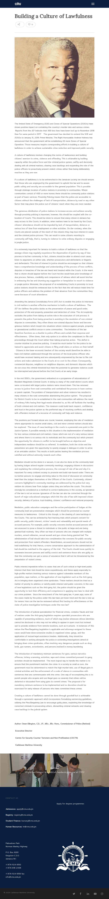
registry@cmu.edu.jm (23, 815)
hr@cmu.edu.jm (29, 826)
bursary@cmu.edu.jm (31, 820)
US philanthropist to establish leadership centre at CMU (54, 770)
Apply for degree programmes (70, 803)
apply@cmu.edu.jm (25, 809)
